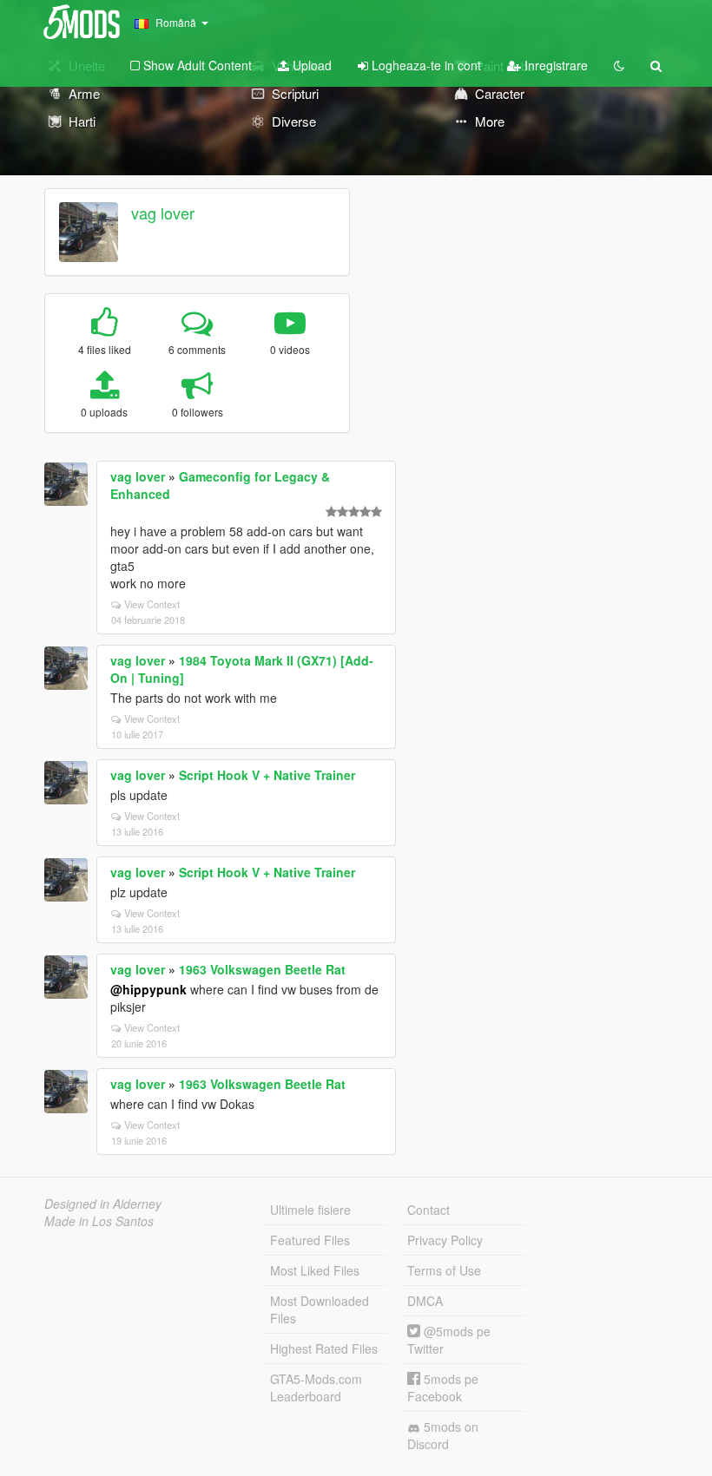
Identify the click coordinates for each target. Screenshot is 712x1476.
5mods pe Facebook (442, 1387)
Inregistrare (554, 65)
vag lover (162, 212)
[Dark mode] (619, 65)
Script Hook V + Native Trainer (267, 775)
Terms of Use (444, 1270)
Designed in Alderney (103, 1203)
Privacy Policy (445, 1240)
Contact (428, 1209)
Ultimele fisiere (310, 1209)
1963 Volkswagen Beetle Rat (262, 969)
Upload (310, 65)
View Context (152, 604)
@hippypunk (148, 989)
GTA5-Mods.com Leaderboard (316, 1387)
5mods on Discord (442, 1435)
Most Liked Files (314, 1270)
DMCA (425, 1300)
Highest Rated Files (324, 1348)
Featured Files (310, 1240)
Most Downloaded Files (319, 1309)
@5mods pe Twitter (449, 1339)
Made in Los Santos (99, 1221)
